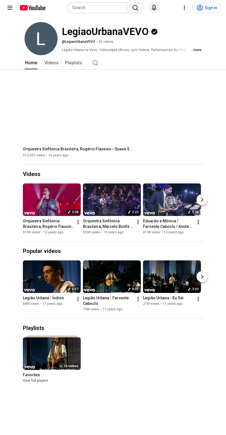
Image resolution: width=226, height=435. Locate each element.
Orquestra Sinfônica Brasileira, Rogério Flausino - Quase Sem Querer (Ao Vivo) (78, 149)
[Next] (202, 199)
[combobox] (98, 7)
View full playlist (35, 381)
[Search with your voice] (154, 7)
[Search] (135, 7)
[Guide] (10, 7)
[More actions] (78, 222)
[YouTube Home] (32, 7)
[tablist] (113, 63)
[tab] (31, 63)
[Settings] (184, 7)
